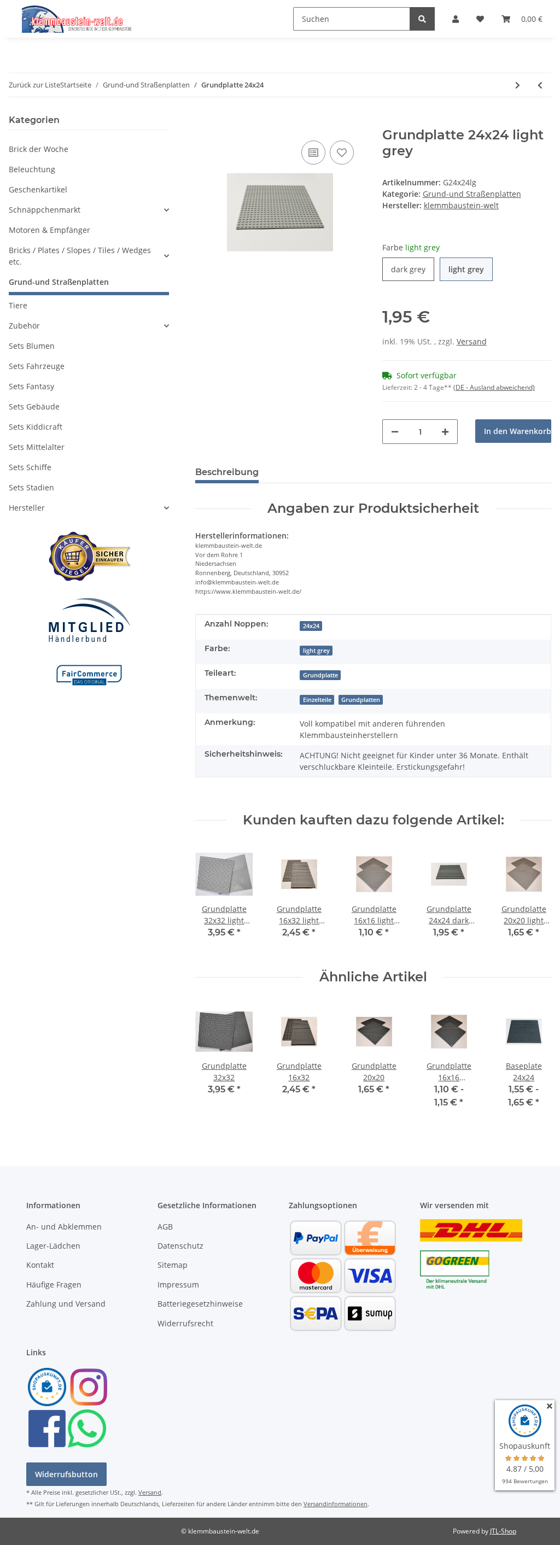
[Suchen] (422, 19)
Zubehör (24, 325)
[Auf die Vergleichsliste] (313, 153)
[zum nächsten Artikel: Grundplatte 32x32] (517, 85)
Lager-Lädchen (53, 1245)
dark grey (412, 269)
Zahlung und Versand (66, 1303)
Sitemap (173, 1265)
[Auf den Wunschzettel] (342, 153)
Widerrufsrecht (185, 1323)
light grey (470, 269)
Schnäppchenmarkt (44, 209)
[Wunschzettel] (480, 19)
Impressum (178, 1284)
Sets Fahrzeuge (37, 366)
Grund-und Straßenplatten (472, 194)
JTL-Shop (503, 1531)
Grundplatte (320, 675)
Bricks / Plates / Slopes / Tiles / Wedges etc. (80, 256)
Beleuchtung (32, 169)
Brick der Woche (38, 149)
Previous (214, 899)
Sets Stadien (31, 487)
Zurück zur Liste (34, 85)
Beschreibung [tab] (227, 472)
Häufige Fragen (53, 1284)
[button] (456, 19)
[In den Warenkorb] (204, 121)
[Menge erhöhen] (445, 431)
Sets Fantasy (31, 386)
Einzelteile (317, 700)
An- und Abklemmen (64, 1226)
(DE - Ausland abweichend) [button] (494, 387)
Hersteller (27, 507)
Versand (472, 341)
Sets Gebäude (34, 406)
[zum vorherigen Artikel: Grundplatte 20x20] (540, 85)
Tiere (18, 305)
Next (533, 899)
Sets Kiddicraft (35, 427)
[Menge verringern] (395, 431)
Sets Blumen (32, 346)
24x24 (311, 626)
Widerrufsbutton (66, 1474)
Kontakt (40, 1265)
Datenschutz (180, 1245)
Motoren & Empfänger (49, 230)
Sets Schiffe (30, 467)
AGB (165, 1226)
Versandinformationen (336, 1504)
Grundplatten (360, 700)
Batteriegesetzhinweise (200, 1303)
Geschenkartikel (38, 189)
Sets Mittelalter (37, 447)
